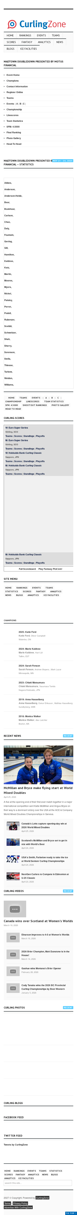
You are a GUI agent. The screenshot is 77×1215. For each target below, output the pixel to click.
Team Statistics (15, 121)
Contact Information (17, 86)
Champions (13, 80)
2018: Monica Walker (30, 716)
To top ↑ (71, 1213)
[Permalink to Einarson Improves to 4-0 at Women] (13, 937)
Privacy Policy (20, 1203)
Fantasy (27, 42)
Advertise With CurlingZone (18, 1207)
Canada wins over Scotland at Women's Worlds (38, 921)
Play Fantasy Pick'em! (50, 569)
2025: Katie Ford (27, 632)
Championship (14, 109)
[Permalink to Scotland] (13, 842)
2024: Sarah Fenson (29, 665)
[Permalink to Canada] (13, 826)
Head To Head (14, 144)
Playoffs (40, 436)
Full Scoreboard (27, 569)
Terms (7, 1203)
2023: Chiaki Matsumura (32, 682)
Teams (56, 35)
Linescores (13, 115)
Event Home (13, 75)
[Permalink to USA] (13, 859)
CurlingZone (42, 1197)
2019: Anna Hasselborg (31, 699)
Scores (11, 42)
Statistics (11, 591)
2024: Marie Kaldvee (30, 648)
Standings (29, 436)
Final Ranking (14, 132)
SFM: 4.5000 (13, 126)
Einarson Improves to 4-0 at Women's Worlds (45, 934)
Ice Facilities (28, 48)
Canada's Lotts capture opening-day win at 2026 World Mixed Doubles (44, 825)
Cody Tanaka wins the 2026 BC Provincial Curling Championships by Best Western (43, 987)
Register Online (15, 92)
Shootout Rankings (35, 405)
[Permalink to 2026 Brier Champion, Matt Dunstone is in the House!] (13, 954)
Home (10, 35)
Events (41, 35)
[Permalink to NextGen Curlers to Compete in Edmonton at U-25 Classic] (13, 876)
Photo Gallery (14, 138)
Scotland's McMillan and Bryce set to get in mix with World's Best (44, 842)
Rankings (25, 35)
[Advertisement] (38, 514)
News (59, 42)
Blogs (10, 48)
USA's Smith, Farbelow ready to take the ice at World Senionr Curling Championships (44, 859)
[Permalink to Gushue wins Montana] (13, 971)
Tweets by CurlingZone (16, 1144)
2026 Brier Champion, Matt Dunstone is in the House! (45, 953)
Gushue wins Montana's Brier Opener (41, 968)
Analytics (44, 42)
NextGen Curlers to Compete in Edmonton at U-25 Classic (45, 876)
